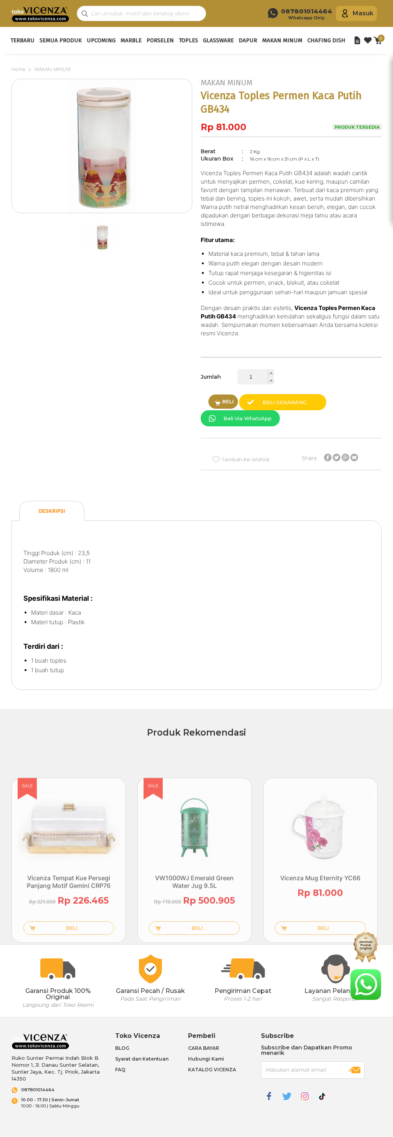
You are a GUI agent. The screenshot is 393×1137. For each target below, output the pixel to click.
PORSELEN (160, 40)
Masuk (363, 13)
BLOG (122, 1048)
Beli (228, 401)
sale (27, 785)
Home (19, 69)
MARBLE (131, 40)
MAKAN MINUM (282, 40)
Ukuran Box (217, 158)
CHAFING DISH (326, 40)
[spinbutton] (256, 377)
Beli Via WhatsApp (247, 418)
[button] (271, 373)
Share (309, 458)
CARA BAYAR (203, 1048)
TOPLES (188, 40)
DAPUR (248, 40)
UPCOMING (101, 40)
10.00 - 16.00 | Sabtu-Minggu (50, 1103)
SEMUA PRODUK (61, 40)
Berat (208, 151)
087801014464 (37, 1090)
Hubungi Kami (206, 1059)
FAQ (120, 1069)
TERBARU (22, 40)
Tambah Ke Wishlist (246, 459)
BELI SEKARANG (285, 402)
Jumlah (211, 377)
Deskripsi (52, 511)
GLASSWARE (218, 40)
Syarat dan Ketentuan (141, 1059)
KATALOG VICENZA (212, 1069)
